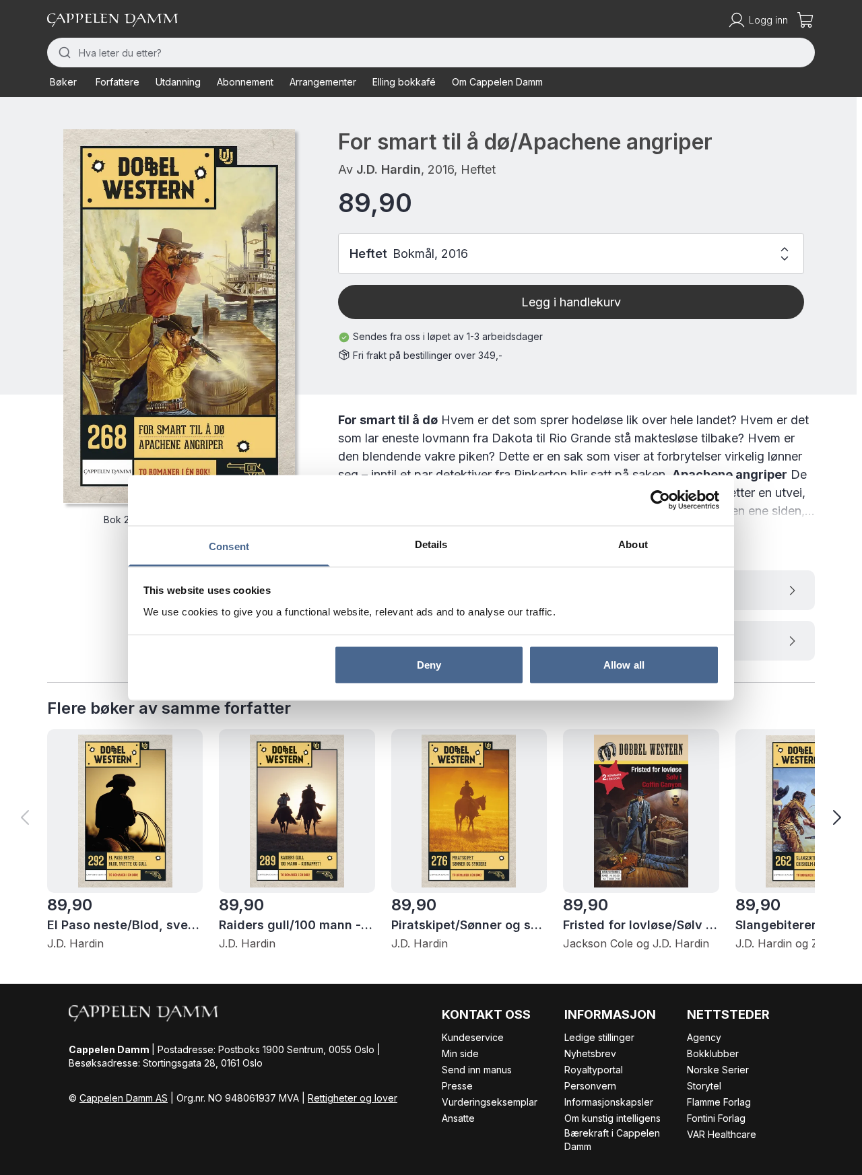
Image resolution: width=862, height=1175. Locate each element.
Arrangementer (323, 82)
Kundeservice (473, 1037)
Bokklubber (713, 1053)
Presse (457, 1086)
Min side (460, 1053)
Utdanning (178, 82)
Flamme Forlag (719, 1102)
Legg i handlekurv (571, 302)
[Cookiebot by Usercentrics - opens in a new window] (660, 500)
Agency (704, 1037)
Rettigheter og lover (352, 1098)
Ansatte (458, 1118)
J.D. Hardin (388, 169)
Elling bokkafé (404, 82)
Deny (429, 665)
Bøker (63, 82)
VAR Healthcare (721, 1134)
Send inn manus (477, 1069)
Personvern (590, 1086)
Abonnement (245, 82)
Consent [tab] (229, 545)
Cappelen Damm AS (123, 1098)
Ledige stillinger (599, 1037)
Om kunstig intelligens (612, 1118)
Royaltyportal (593, 1069)
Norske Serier (718, 1069)
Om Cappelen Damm (497, 82)
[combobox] (431, 52)
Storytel (704, 1086)
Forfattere (117, 82)
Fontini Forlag (716, 1118)
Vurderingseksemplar (489, 1102)
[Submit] (63, 52)
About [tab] (633, 543)
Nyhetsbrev (590, 1053)
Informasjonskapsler (608, 1102)
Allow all (623, 665)
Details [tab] (431, 543)
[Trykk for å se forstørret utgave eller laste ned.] (179, 316)
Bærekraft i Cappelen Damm (612, 1139)
